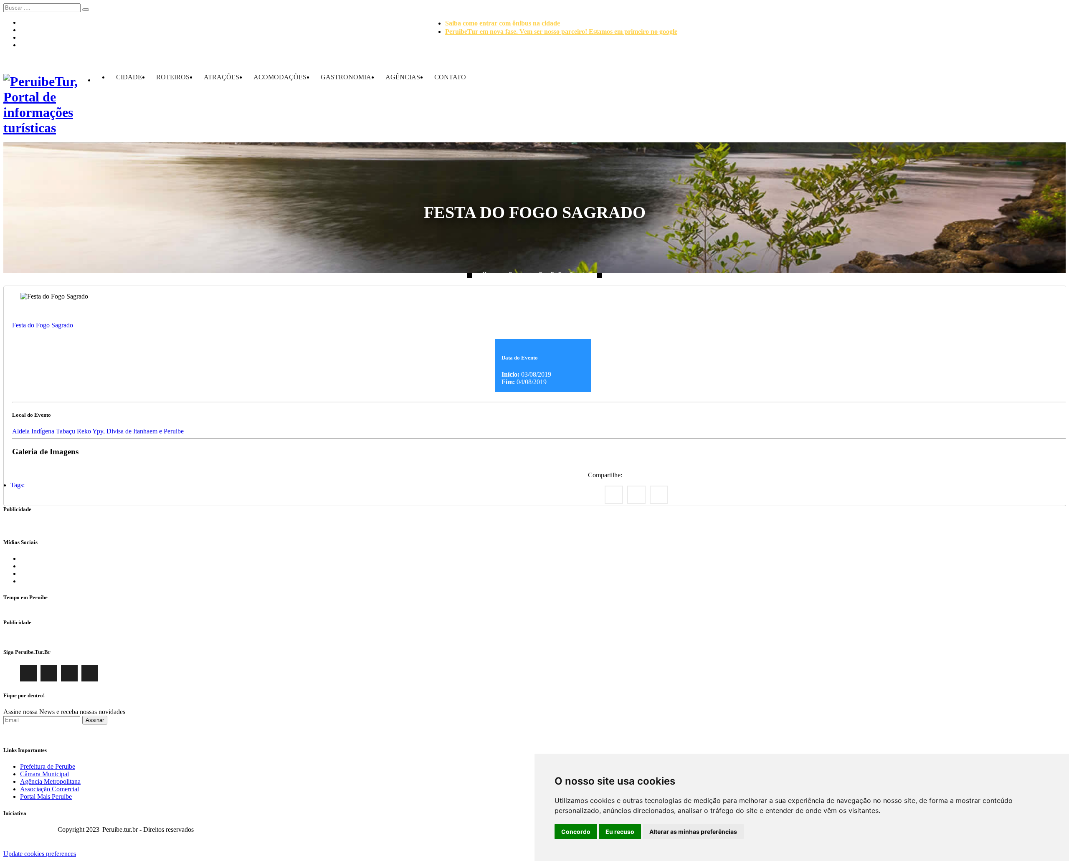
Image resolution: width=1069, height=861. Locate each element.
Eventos (517, 274)
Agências (402, 77)
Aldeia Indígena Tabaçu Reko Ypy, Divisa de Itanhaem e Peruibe (98, 431)
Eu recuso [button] (619, 831)
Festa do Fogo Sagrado (562, 274)
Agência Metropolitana (50, 781)
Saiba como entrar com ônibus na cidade (502, 23)
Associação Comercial (49, 789)
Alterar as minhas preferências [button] (693, 831)
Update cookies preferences (39, 853)
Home (489, 274)
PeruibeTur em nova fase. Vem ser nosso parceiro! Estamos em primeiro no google (561, 31)
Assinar (95, 720)
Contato (450, 77)
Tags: (17, 485)
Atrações (221, 77)
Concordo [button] (575, 831)
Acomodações (280, 77)
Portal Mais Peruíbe (46, 796)
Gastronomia (346, 77)
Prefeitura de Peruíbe (47, 766)
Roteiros (173, 77)
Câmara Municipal (44, 773)
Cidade (129, 77)
